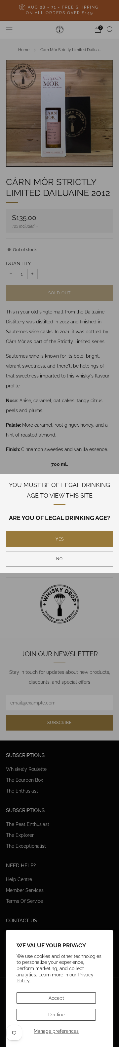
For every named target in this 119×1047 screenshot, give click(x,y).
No (59, 559)
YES (60, 539)
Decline (56, 1014)
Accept (56, 998)
